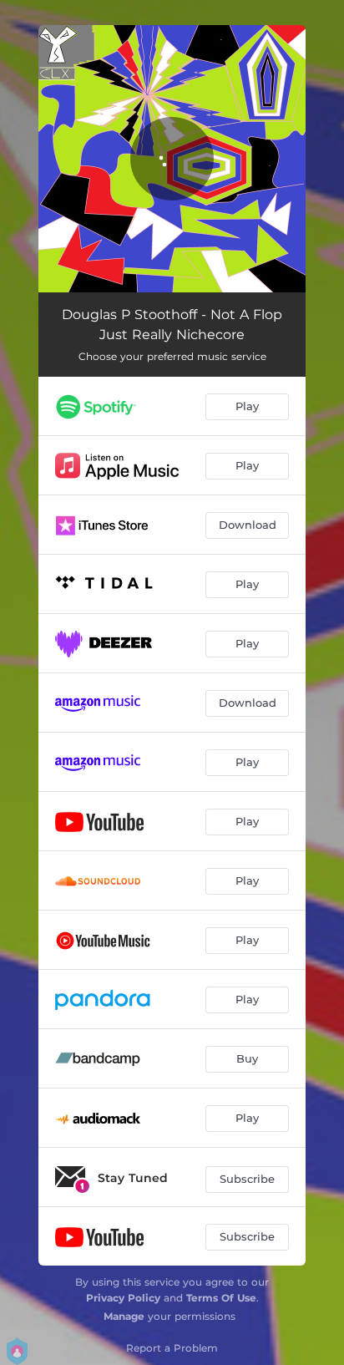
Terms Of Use (221, 1297)
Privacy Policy (123, 1297)
